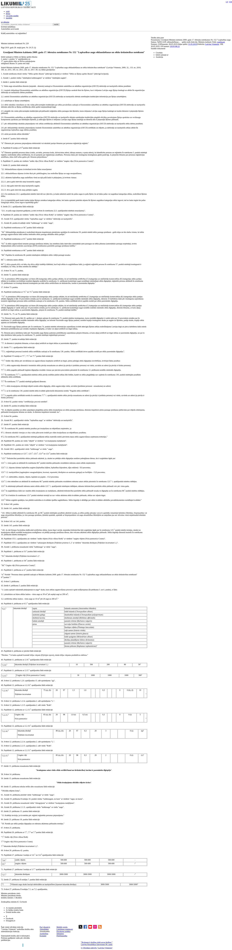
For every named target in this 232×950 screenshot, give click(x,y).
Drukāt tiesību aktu (13, 912)
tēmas (8, 14)
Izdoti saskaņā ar (162, 55)
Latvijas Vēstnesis (212, 44)
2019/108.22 (175, 46)
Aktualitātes (44, 929)
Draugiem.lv (10, 921)
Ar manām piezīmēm (14, 908)
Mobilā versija (62, 927)
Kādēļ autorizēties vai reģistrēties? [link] (14, 33)
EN (230, 2)
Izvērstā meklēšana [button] (8, 27)
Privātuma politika (63, 931)
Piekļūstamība (62, 936)
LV (227, 2)
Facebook (9, 918)
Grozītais (159, 53)
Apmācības (44, 934)
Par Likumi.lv (45, 927)
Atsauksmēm (45, 931)
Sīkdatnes (60, 934)
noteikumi (221, 42)
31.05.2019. (192, 44)
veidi (8, 11)
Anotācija (159, 57)
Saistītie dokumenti (158, 49)
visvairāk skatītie (12, 16)
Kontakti (43, 936)
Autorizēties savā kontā (10, 29)
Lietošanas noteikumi (65, 929)
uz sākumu (5, 22)
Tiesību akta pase (157, 38)
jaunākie (9, 18)
